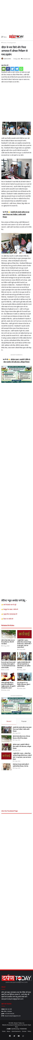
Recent (9, 721)
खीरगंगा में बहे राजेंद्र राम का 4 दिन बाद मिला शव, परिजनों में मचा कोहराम (8, 641)
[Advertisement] (16, 16)
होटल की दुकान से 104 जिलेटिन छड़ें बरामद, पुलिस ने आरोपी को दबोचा (23, 684)
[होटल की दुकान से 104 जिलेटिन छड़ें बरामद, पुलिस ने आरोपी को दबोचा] (24, 677)
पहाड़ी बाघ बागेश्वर (7, 58)
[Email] (4, 69)
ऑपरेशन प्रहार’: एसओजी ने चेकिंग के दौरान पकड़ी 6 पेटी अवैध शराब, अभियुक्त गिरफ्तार (22, 746)
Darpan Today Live (19, 1023)
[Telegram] (17, 69)
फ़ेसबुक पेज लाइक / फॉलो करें (10, 609)
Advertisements (16, 1031)
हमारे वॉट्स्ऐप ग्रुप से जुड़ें (9, 604)
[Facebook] (8, 69)
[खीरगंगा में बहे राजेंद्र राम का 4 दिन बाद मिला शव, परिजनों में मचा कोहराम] (8, 634)
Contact (24, 1031)
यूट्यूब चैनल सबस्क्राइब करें (10, 614)
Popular (23, 721)
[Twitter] (12, 69)
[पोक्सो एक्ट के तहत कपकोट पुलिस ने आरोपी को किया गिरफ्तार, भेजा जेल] (6, 766)
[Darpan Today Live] (16, 37)
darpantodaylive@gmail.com (12, 999)
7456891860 (23, 1029)
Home (4, 42)
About (8, 1031)
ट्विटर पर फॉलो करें (8, 619)
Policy (29, 1031)
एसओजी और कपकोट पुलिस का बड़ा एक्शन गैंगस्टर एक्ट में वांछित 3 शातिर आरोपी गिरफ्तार (22, 729)
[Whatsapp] (21, 69)
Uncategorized (11, 42)
